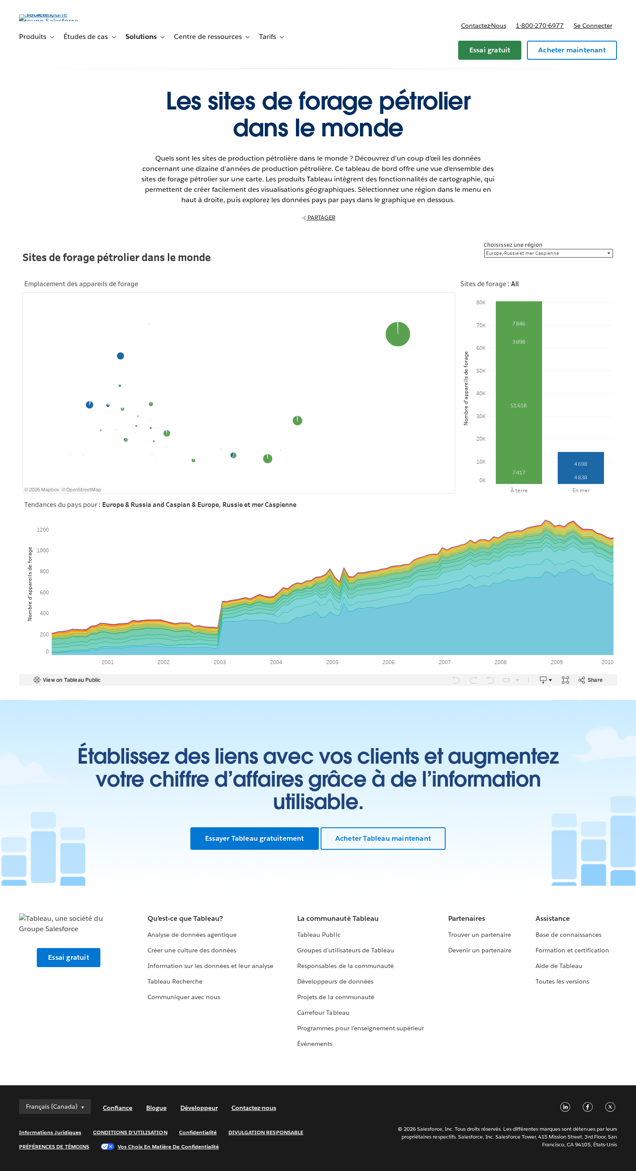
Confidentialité (198, 1132)
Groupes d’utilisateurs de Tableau (345, 950)
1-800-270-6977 (540, 25)
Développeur (199, 1108)
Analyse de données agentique (192, 935)
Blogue (156, 1108)
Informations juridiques (50, 1132)
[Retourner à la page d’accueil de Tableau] (51, 21)
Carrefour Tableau (323, 1012)
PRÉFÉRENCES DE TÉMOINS (54, 1146)
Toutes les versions (562, 981)
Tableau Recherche (175, 981)
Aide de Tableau (559, 966)
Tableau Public (318, 935)
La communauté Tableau (337, 918)
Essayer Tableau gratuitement (254, 838)
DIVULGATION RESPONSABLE (265, 1132)
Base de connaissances (568, 935)
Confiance (117, 1108)
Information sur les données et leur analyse (210, 966)
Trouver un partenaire (479, 935)
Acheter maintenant (572, 50)
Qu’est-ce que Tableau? (185, 918)
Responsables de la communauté (345, 966)
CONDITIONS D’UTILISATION (130, 1132)
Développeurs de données (335, 981)
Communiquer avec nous (184, 997)
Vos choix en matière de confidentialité (168, 1146)
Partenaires (466, 918)
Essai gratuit (490, 50)
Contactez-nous (483, 25)
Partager (320, 217)
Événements (314, 1044)
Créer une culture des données (192, 950)
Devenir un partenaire (479, 950)
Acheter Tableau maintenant (383, 838)
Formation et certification (573, 950)
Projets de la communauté (335, 997)
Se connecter (593, 25)
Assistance (553, 918)
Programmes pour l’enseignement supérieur (360, 1028)
